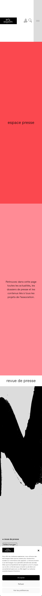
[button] (38, 550)
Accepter (21, 578)
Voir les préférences (21, 590)
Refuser (21, 584)
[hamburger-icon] (37, 20)
